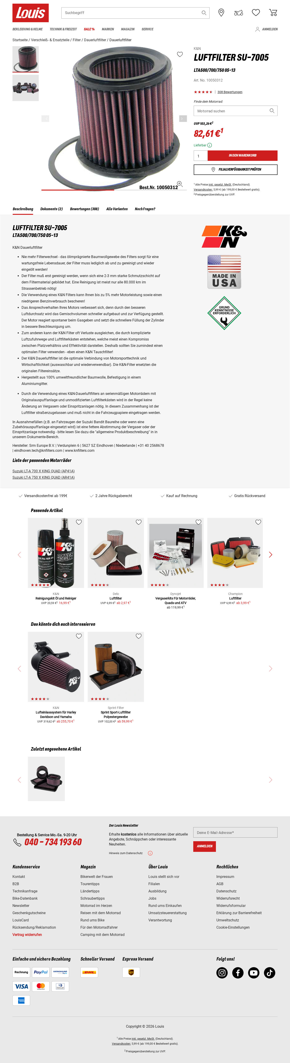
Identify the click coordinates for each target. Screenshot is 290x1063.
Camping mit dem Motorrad (102, 935)
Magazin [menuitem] (127, 29)
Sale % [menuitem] (89, 29)
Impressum (225, 877)
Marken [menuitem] (108, 29)
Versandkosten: (203, 189)
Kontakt (18, 877)
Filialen (154, 884)
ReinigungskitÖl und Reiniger (56, 598)
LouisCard (20, 920)
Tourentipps (89, 884)
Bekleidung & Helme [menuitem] (27, 29)
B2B (15, 884)
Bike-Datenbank (25, 898)
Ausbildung (157, 891)
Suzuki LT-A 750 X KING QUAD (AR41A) (43, 477)
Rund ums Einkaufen (165, 906)
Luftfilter (116, 598)
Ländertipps (89, 891)
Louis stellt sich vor (163, 877)
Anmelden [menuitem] (270, 29)
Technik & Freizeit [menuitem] (63, 29)
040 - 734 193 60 (52, 843)
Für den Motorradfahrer (99, 927)
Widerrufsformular (231, 906)
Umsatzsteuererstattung (167, 913)
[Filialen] (221, 12)
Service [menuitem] (147, 29)
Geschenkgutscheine (29, 913)
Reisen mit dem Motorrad (100, 913)
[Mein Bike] (238, 12)
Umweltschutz (227, 920)
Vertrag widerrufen (27, 935)
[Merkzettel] (255, 12)
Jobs (152, 898)
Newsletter (20, 906)
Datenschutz (226, 891)
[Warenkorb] (273, 12)
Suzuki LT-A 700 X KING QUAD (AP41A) (43, 471)
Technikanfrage (24, 891)
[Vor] (183, 118)
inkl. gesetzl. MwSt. (220, 184)
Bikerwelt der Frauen (96, 877)
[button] (204, 12)
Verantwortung (160, 920)
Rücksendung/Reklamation (34, 927)
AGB (219, 884)
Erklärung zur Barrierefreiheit (239, 913)
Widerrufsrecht (228, 898)
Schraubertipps (92, 898)
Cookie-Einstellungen (233, 927)
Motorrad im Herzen (96, 906)
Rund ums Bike (92, 920)
